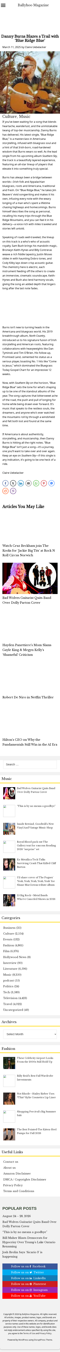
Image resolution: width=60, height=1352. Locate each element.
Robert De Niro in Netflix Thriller (28, 697)
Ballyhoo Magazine (33, 5)
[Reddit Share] (5, 491)
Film (6, 951)
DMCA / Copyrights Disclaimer (24, 1179)
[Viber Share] (13, 491)
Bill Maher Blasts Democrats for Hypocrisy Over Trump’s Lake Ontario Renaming (28, 1242)
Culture (9, 116)
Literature (10, 968)
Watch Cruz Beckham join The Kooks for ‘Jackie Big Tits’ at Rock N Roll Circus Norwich (28, 550)
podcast (8, 980)
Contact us (10, 1161)
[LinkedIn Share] (21, 483)
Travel (7, 1004)
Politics (8, 986)
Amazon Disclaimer (17, 1173)
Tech (6, 992)
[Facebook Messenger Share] (51, 483)
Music (24, 116)
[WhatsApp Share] (36, 483)
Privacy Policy (13, 1185)
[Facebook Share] (5, 483)
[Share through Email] (28, 483)
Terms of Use (29, 1333)
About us (9, 1167)
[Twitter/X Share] (13, 483)
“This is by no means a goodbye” (24, 1232)
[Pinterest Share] (44, 483)
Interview (9, 963)
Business (9, 927)
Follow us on (28, 1266)
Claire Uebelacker (35, 47)
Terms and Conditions (18, 1191)
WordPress (23, 1339)
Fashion (8, 945)
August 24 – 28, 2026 (16, 1216)
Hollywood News (14, 957)
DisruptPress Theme (43, 1339)
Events (7, 939)
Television (10, 998)
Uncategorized (13, 1009)
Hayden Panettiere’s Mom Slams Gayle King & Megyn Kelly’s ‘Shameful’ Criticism (26, 649)
